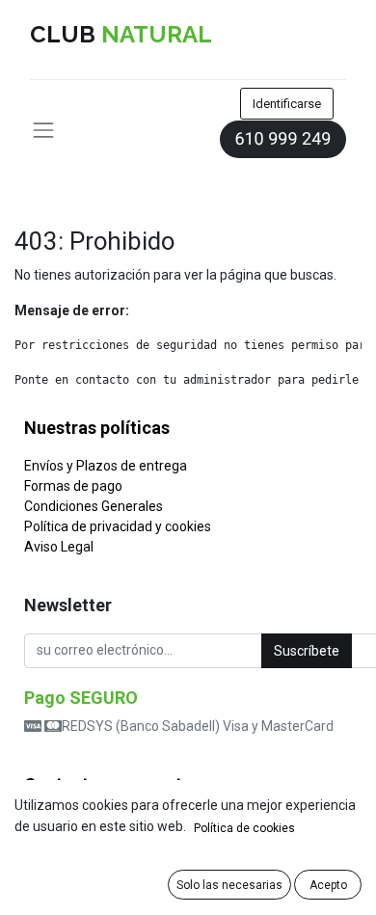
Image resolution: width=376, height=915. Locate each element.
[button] (306, 651)
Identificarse (287, 103)
